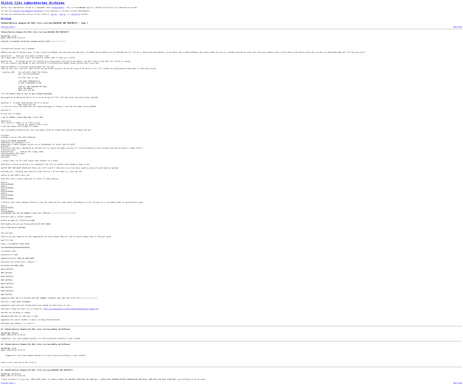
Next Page (457, 27)
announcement (58, 7)
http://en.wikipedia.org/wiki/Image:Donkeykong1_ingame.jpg (70, 309)
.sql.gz (62, 14)
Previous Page (7, 27)
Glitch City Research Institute (28, 11)
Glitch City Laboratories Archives (33, 3)
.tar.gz (53, 14)
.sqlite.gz (75, 14)
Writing (6, 18)
